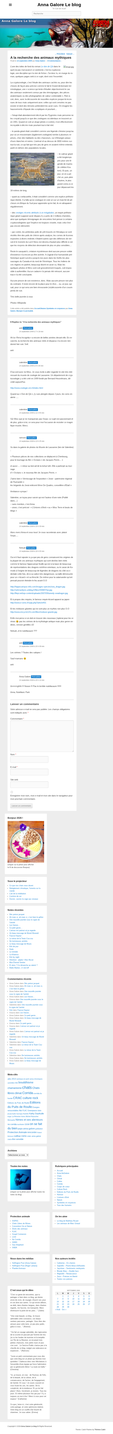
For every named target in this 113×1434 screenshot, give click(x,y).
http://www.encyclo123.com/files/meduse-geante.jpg (33, 612)
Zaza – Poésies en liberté (67, 1276)
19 (84, 1302)
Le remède (13, 952)
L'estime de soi (15, 896)
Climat (59, 1179)
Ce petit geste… (15, 928)
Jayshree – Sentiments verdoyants (71, 1268)
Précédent (60, 54)
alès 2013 (12, 1079)
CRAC (17, 1098)
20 (89, 1302)
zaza (9, 1139)
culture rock (30, 1098)
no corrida (12, 1124)
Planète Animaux (19, 1268)
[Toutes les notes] (20, 1189)
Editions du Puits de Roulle (18, 1103)
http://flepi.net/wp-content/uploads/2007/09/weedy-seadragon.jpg (39, 593)
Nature (43, 308)
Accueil (37, 308)
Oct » (64, 1310)
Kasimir (26, 1114)
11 (79, 1299)
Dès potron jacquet (16, 914)
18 (79, 1302)
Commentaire (17, 719)
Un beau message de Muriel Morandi (24, 933)
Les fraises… (14, 925)
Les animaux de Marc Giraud (68, 1223)
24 (73, 1304)
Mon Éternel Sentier (17, 962)
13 (89, 1299)
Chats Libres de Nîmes (21, 1223)
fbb (20, 1111)
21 (58, 1304)
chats (27, 1087)
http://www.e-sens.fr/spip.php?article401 (28, 602)
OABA (14, 1242)
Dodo (11, 949)
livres (23, 1116)
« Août (57, 1310)
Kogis (9, 1116)
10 (73, 1299)
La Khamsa (13, 954)
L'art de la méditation (17, 894)
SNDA (14, 1248)
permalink (29, 311)
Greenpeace (32, 1111)
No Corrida (16, 1239)
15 (63, 1302)
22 (63, 1304)
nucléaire (20, 1124)
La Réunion (16, 1116)
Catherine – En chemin (66, 1263)
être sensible (17, 1139)
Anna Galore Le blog (59, 4)
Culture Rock (62, 1189)
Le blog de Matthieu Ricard (67, 1221)
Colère (59, 1181)
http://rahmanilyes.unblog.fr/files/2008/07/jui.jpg (31, 590)
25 (79, 1304)
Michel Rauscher (32, 1116)
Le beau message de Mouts (20, 944)
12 (84, 1299)
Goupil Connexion (19, 1234)
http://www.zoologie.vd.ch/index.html (26, 388)
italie (39, 1111)
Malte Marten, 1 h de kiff (19, 968)
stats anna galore (34, 1136)
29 (63, 1307)
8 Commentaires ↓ (55, 61)
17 (73, 1302)
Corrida (27, 1093)
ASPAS (15, 1221)
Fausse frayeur (15, 936)
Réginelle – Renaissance (67, 1274)
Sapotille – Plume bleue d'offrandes (71, 1266)
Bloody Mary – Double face (68, 1271)
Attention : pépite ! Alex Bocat (21, 960)
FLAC (24, 1111)
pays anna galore (26, 1128)
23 (68, 1304)
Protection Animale (17, 1132)
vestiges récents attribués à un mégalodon (35, 212)
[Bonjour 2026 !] (26, 862)
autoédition (11, 1083)
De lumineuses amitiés (18, 941)
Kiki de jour (13, 946)
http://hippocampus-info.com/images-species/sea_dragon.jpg (37, 586)
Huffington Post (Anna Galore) (24, 1263)
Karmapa (19, 1114)
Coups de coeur (63, 1187)
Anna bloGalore (63, 1173)
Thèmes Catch (100, 1430)
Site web (14, 779)
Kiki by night (14, 957)
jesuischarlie (12, 1114)
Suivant (70, 54)
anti (20, 328)
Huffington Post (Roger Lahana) (24, 1266)
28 (58, 1307)
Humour (60, 1195)
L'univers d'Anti (63, 1197)
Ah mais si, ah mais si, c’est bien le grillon (26, 917)
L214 (14, 1237)
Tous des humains (64, 1205)
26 (84, 1304)
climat (18, 1093)
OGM (27, 1124)
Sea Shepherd (17, 1245)
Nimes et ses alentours (29, 1119)
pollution (39, 1129)
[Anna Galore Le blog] (56, 33)
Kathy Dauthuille (36, 1113)
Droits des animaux (20, 1229)
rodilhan (17, 1136)
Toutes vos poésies (64, 1279)
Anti (11, 1010)
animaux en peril (23, 1079)
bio (16, 1083)
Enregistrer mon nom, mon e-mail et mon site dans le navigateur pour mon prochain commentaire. (41, 797)
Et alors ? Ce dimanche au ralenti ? (23, 965)
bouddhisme (25, 1082)
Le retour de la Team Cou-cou (21, 938)
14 (58, 1302)
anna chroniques (36, 1079)
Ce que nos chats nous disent (21, 886)
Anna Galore (40, 61)
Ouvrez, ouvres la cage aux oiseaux (23, 899)
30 (68, 1307)
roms (24, 1136)
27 (89, 1304)
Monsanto (11, 1120)
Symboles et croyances (55, 308)
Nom (13, 754)
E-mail (14, 767)
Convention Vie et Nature (22, 1226)
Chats (59, 1176)
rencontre (32, 1132)
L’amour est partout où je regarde (22, 930)
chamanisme (15, 1088)
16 (68, 1302)
